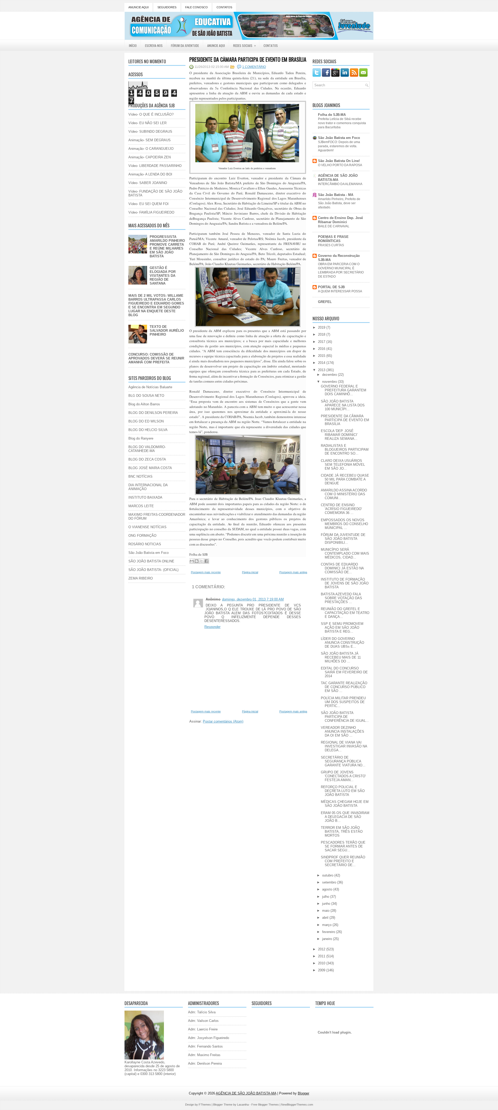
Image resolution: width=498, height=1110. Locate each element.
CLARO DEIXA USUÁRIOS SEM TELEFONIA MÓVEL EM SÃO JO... (343, 464)
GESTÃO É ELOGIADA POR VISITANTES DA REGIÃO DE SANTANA (163, 275)
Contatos (271, 45)
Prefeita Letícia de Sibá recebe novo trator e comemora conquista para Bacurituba (342, 123)
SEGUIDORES (166, 7)
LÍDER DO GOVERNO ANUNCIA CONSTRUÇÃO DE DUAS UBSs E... (342, 642)
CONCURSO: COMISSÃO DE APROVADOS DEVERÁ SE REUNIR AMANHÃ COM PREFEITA (156, 358)
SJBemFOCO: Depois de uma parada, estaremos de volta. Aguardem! (339, 146)
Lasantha (243, 1104)
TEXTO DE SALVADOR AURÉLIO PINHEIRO (167, 330)
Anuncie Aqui (216, 45)
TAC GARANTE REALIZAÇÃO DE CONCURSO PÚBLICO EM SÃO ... (344, 687)
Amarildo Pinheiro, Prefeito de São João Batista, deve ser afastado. (339, 203)
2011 (322, 956)
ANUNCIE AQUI (138, 7)
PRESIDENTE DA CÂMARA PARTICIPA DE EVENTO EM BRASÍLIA (247, 59)
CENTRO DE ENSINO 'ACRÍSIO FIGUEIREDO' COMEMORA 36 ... (341, 509)
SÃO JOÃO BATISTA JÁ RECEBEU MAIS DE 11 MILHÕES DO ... (341, 657)
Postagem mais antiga (293, 572)
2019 (322, 327)
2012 (322, 949)
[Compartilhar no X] (201, 561)
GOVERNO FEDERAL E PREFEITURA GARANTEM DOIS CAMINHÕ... (343, 390)
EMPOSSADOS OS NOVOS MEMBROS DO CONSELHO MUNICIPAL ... (344, 524)
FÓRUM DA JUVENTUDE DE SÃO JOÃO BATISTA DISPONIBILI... (343, 539)
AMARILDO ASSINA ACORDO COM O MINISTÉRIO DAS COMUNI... (344, 494)
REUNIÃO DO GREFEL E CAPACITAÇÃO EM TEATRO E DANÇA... (345, 613)
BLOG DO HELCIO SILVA (148, 430)
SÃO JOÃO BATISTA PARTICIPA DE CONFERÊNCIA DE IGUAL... (345, 717)
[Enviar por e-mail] (191, 561)
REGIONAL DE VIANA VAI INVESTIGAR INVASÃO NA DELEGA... (344, 746)
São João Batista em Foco (148, 553)
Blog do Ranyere (140, 438)
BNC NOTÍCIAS (140, 476)
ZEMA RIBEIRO (140, 578)
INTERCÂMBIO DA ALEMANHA (340, 184)
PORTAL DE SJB (331, 287)
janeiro (327, 939)
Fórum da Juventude (185, 45)
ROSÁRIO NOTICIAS (144, 544)
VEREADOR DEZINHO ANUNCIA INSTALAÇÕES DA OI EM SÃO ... (342, 731)
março (327, 925)
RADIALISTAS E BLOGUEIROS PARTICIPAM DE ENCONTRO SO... (345, 449)
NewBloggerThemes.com (297, 1104)
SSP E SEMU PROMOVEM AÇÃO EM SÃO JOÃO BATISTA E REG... (342, 627)
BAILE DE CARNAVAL (333, 226)
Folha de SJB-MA (332, 115)
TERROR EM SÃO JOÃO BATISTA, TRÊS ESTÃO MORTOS (342, 831)
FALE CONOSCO (196, 7)
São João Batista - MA (335, 195)
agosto (327, 889)
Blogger (303, 1093)
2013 (322, 370)
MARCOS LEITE (141, 506)
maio (326, 911)
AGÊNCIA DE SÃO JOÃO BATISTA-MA (338, 178)
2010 (322, 963)
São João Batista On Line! (339, 161)
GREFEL (325, 302)
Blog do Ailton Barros (144, 404)
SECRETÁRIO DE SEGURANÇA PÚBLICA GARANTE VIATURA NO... (343, 761)
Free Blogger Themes (265, 1104)
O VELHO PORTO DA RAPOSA (340, 165)
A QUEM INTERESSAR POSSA (340, 291)
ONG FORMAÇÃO (142, 536)
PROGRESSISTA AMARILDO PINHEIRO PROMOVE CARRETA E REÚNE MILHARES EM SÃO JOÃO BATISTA (167, 246)
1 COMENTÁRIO (254, 67)
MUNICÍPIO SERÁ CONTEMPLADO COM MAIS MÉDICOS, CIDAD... (345, 553)
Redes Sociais (244, 45)
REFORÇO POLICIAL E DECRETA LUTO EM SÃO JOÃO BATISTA (343, 791)
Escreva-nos (154, 45)
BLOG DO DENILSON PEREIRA (153, 413)
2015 (322, 356)
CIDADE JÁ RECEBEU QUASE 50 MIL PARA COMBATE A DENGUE (345, 479)
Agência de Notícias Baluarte (150, 387)
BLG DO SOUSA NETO (146, 396)
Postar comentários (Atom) (223, 721)
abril (325, 918)
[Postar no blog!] (196, 561)
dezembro (330, 375)
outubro (328, 875)
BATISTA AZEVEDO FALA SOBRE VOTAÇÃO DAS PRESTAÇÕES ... (341, 598)
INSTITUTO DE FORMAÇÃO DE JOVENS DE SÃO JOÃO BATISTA (345, 583)
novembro (330, 382)
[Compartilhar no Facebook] (206, 561)
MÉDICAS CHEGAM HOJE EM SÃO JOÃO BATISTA (345, 804)
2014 (322, 363)
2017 (322, 342)
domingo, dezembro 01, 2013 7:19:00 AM (253, 599)
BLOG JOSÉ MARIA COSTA (150, 468)
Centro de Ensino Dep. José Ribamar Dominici (340, 220)
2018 (322, 334)
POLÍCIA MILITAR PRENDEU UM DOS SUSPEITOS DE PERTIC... (343, 702)
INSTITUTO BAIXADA (145, 497)
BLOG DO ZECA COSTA (147, 459)
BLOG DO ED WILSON (146, 421)
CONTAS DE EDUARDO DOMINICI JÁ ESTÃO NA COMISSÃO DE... (342, 568)
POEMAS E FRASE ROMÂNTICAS (333, 239)
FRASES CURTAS (331, 245)
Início (133, 45)
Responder (212, 627)
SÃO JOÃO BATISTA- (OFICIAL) (153, 570)
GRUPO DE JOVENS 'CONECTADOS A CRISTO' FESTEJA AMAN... (343, 776)
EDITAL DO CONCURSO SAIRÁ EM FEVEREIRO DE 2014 (344, 672)
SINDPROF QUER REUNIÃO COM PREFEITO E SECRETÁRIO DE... (343, 861)
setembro (329, 882)
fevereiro (329, 932)
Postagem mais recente (206, 572)
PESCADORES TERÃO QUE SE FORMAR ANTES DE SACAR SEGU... (343, 846)
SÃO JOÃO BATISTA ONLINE (151, 561)
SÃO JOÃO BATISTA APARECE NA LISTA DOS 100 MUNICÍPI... (343, 405)
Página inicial (250, 572)
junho (326, 904)
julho (326, 897)
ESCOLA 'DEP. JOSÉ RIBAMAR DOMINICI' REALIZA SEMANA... (339, 435)
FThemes (205, 1104)
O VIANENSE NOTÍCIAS (147, 527)
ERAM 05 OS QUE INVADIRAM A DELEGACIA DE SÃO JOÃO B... (345, 817)
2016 (322, 349)
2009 (322, 970)
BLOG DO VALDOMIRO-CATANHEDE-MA (147, 449)
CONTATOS (224, 7)
